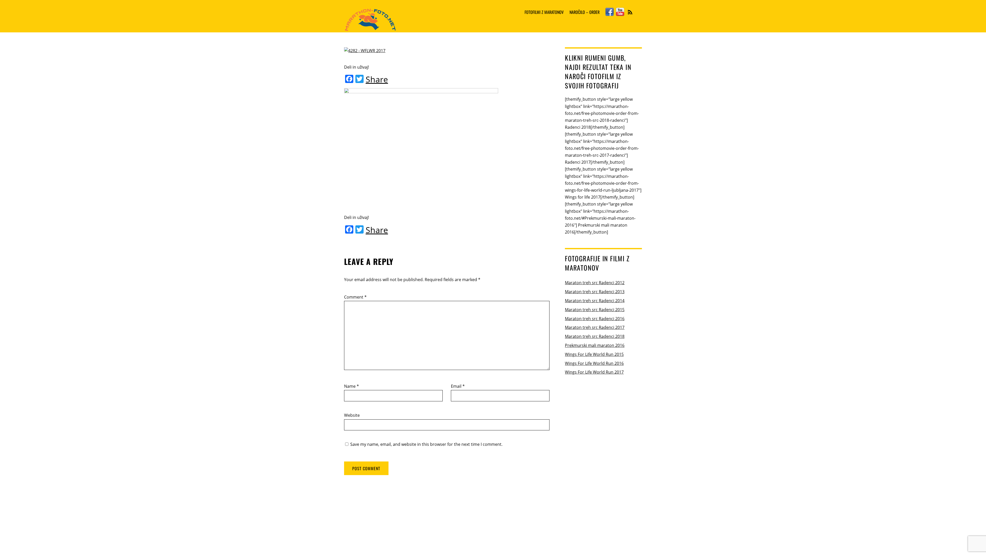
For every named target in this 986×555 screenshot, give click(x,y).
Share (377, 79)
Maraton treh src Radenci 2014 (594, 300)
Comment (355, 297)
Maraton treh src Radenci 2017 (594, 327)
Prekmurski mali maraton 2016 (594, 345)
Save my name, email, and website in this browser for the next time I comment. (426, 444)
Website (352, 415)
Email (458, 386)
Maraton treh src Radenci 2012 (594, 282)
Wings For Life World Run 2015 (594, 354)
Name (351, 386)
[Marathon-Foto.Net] (370, 27)
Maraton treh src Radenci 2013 (594, 291)
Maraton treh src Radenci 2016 (594, 318)
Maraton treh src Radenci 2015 (594, 309)
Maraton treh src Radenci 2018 (594, 336)
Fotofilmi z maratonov (544, 12)
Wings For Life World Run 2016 (594, 363)
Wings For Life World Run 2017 (594, 372)
